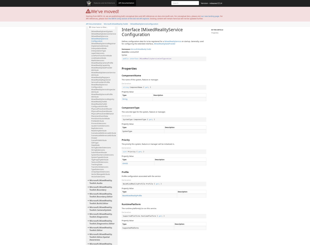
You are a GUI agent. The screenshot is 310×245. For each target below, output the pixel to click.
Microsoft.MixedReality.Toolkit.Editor (100, 229)
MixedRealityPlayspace (100, 77)
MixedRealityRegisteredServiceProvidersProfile (101, 81)
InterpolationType (98, 51)
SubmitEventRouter (99, 152)
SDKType (94, 143)
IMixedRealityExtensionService (103, 34)
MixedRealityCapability (100, 65)
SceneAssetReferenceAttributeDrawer (103, 136)
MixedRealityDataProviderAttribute (101, 69)
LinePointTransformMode (101, 55)
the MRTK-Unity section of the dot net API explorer (128, 18)
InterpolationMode (99, 48)
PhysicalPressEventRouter (101, 109)
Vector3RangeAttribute (100, 174)
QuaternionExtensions (100, 126)
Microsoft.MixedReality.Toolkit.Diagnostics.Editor (102, 222)
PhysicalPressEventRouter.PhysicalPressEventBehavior (102, 112)
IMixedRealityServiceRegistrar (103, 43)
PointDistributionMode (100, 118)
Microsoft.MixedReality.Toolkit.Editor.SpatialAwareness (100, 237)
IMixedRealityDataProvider (164, 44)
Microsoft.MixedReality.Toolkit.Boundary (100, 188)
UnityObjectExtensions (100, 172)
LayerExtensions (97, 53)
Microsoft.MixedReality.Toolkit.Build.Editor (100, 202)
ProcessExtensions (98, 123)
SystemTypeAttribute (99, 157)
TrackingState (96, 164)
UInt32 (125, 163)
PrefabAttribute (97, 121)
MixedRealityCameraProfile (102, 63)
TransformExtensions (99, 167)
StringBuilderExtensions (101, 147)
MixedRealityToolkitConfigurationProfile (99, 105)
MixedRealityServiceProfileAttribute (102, 95)
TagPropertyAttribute (99, 159)
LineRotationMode (98, 58)
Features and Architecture (104, 3)
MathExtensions (97, 60)
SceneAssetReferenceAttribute (103, 133)
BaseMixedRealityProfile (132, 195)
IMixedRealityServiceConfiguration (144, 24)
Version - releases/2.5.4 (211, 3)
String (124, 99)
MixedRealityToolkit (99, 101)
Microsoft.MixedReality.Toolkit (116, 24)
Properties (214, 33)
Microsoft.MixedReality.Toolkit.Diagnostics (100, 215)
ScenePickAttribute (99, 140)
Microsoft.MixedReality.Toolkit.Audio (100, 182)
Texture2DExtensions (99, 162)
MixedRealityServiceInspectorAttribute (103, 90)
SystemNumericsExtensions (102, 155)
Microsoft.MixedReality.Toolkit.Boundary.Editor (101, 195)
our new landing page (210, 16)
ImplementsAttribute (99, 46)
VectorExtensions (98, 176)
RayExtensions (97, 128)
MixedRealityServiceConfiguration (99, 85)
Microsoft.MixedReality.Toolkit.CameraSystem (100, 208)
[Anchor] (120, 68)
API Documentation (126, 3)
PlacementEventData (99, 116)
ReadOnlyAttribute (98, 130)
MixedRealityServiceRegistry (102, 99)
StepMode (95, 145)
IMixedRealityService (99, 36)
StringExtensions (98, 150)
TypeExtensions (97, 169)
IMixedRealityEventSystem (102, 31)
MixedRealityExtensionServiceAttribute (103, 73)
